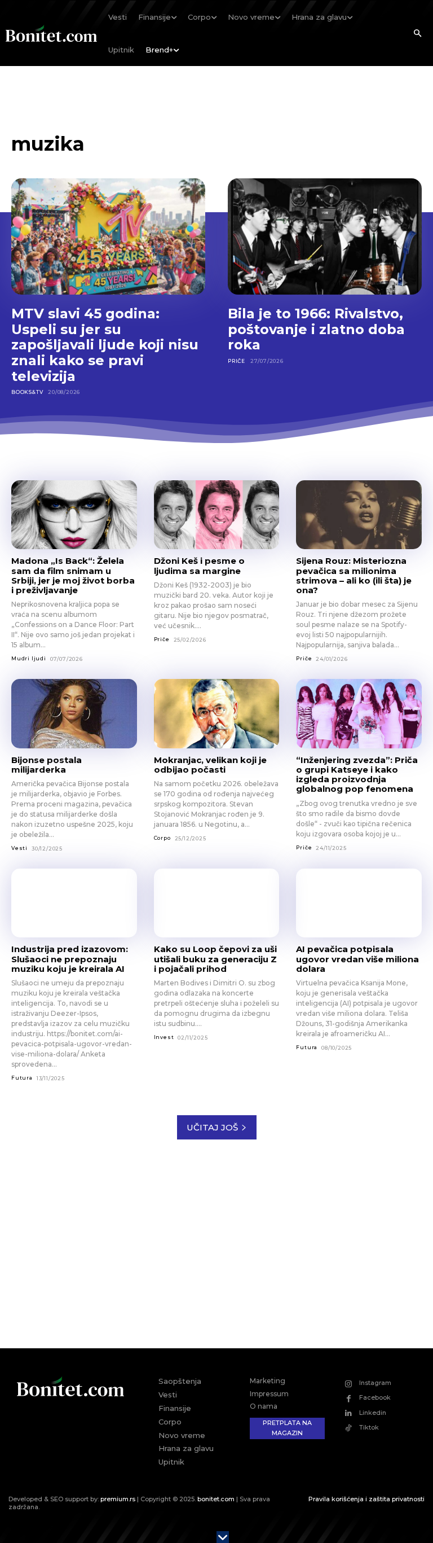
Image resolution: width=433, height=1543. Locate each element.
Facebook (375, 1397)
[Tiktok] (349, 1428)
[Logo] (51, 33)
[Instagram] (349, 1384)
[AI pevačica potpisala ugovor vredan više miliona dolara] (359, 903)
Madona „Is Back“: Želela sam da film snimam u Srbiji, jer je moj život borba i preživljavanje (73, 575)
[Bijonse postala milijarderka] (74, 713)
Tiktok (369, 1427)
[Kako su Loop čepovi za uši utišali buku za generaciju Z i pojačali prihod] (217, 903)
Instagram (375, 1383)
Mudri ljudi (28, 658)
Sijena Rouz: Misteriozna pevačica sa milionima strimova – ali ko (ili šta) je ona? (354, 575)
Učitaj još (212, 1127)
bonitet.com (216, 1499)
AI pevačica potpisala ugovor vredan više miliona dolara (357, 959)
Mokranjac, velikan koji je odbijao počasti (210, 765)
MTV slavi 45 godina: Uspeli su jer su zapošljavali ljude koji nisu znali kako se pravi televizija (104, 344)
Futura (22, 1078)
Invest (164, 1037)
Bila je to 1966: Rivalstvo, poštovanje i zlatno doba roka (316, 329)
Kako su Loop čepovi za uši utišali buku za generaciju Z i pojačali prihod (215, 959)
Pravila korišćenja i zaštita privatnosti (366, 1499)
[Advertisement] (216, 1252)
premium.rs (117, 1499)
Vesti (19, 848)
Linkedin (372, 1413)
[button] (417, 34)
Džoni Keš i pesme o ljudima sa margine (199, 565)
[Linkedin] (349, 1413)
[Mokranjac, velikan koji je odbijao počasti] (217, 713)
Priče (236, 361)
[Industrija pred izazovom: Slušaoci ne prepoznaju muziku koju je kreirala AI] (74, 903)
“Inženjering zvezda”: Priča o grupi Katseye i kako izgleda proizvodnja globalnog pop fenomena (357, 775)
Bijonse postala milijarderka (46, 765)
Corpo (162, 838)
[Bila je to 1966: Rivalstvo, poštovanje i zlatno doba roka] (325, 236)
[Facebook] (349, 1398)
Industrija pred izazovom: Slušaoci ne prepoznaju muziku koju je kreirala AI (69, 959)
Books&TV (27, 392)
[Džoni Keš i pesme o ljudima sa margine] (217, 514)
